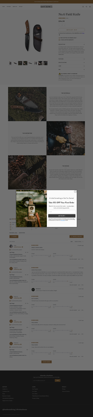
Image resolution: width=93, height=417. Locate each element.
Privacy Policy (63, 220)
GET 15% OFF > (61, 216)
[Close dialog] (75, 191)
